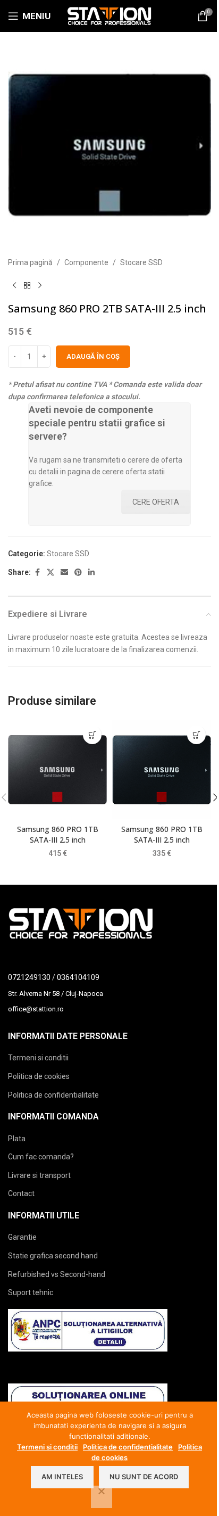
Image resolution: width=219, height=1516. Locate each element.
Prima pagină (30, 262)
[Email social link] (64, 572)
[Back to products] (27, 285)
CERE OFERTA (155, 502)
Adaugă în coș (93, 356)
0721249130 (29, 977)
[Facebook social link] (37, 572)
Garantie (22, 1237)
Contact (21, 1193)
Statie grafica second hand (53, 1255)
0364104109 (78, 977)
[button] (92, 735)
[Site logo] (109, 15)
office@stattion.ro (36, 1009)
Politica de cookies (39, 1076)
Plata (17, 1138)
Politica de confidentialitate (53, 1095)
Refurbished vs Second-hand (56, 1274)
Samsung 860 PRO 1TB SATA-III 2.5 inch (57, 834)
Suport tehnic (30, 1292)
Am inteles (62, 1476)
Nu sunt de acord (144, 1476)
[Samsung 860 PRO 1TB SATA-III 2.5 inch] (57, 769)
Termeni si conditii (38, 1057)
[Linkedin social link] (91, 572)
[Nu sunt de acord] (101, 1497)
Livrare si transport (39, 1175)
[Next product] (39, 285)
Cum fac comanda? (41, 1156)
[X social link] (50, 572)
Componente (86, 262)
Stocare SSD (141, 262)
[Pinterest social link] (78, 572)
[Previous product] (14, 285)
